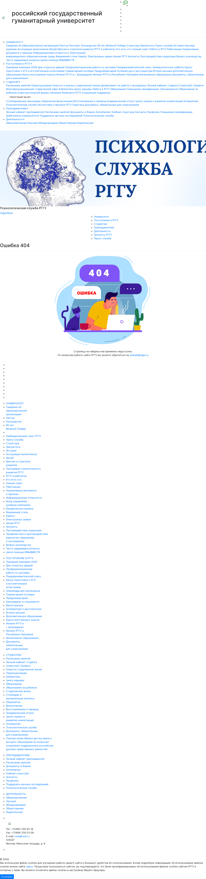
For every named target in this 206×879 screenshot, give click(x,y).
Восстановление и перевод (89, 101)
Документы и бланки (82, 112)
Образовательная (16, 122)
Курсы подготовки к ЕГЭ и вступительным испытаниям (20, 583)
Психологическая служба (21, 104)
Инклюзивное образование (155, 74)
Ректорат (74, 45)
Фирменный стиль (67, 56)
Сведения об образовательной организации (32, 45)
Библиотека (66, 89)
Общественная (67, 122)
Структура (133, 45)
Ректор (64, 45)
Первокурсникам (41, 85)
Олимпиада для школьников (23, 590)
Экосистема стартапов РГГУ (54, 104)
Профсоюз (153, 112)
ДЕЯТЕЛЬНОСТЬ (16, 793)
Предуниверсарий (105, 70)
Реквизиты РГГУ (71, 92)
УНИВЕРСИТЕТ (15, 403)
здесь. (30, 866)
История (178, 45)
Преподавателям (16, 108)
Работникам (174, 49)
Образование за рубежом (21, 687)
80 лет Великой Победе (111, 45)
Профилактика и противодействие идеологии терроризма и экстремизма (27, 537)
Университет (101, 216)
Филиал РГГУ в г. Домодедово (74, 74)
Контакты (133, 56)
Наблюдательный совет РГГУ (23, 436)
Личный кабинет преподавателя (25, 112)
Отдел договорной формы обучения (39, 92)
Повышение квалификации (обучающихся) (152, 89)
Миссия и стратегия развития (76, 49)
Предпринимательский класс (134, 67)
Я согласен (7, 876)
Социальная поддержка (96, 92)
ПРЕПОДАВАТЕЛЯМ (17, 755)
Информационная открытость (51, 52)
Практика (78, 104)
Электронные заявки (100, 56)
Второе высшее (162, 70)
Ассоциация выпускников (33, 49)
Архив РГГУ (120, 56)
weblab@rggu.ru (139, 355)
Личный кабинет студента (162, 85)
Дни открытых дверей (51, 67)
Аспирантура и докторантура (134, 70)
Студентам (100, 223)
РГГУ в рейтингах (104, 49)
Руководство (89, 45)
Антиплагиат (103, 112)
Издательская (85, 122)
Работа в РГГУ (157, 49)
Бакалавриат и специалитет (23, 601)
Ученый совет (140, 49)
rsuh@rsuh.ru (22, 836)
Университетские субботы (168, 67)
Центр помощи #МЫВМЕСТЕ (57, 60)
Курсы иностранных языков (38, 74)
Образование (118, 89)
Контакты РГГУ (103, 234)
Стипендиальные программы (23, 101)
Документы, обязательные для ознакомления (112, 104)
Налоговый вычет (20, 96)
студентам (12, 81)
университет (14, 41)
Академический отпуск (121, 101)
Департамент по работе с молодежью (123, 85)
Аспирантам (191, 101)
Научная (33, 122)
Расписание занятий (18, 85)
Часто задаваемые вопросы (23, 60)
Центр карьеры (83, 89)
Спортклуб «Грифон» (191, 85)
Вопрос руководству (188, 56)
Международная (48, 122)
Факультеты (147, 45)
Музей (53, 49)
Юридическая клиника (19, 508)
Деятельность (15, 119)
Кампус (82, 56)
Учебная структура (122, 112)
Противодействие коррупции (158, 56)
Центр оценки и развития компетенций (159, 101)
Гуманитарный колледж (79, 70)
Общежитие (49, 101)
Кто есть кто (124, 49)
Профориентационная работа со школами (90, 67)
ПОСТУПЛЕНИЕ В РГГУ (19, 558)
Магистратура (14, 605)
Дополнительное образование (24, 616)
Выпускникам (65, 101)
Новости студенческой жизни (24, 669)
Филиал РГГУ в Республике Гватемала (115, 74)
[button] (15, 173)
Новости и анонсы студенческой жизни (76, 85)
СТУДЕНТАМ (13, 654)
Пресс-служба (164, 45)
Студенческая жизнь (18, 691)
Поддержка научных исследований (61, 115)
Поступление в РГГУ (18, 63)
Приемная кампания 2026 (21, 67)
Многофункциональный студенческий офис (32, 89)
